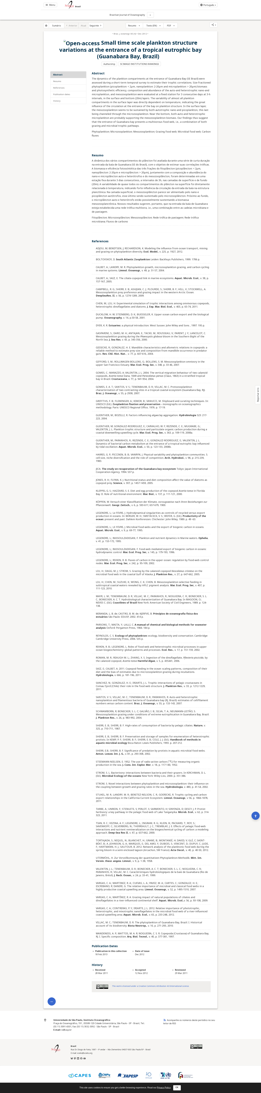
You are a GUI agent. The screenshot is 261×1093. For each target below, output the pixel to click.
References (59, 87)
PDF (169, 25)
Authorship (109, 64)
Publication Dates (61, 94)
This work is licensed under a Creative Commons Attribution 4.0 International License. (150, 986)
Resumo (132, 25)
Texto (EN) (151, 25)
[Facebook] (81, 1058)
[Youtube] (84, 1058)
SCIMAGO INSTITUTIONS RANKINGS (139, 64)
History (56, 100)
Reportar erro (257, 395)
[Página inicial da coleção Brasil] (55, 1052)
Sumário (56, 25)
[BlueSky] (72, 1058)
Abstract (58, 74)
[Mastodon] (75, 1058)
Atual (83, 25)
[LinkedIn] (78, 1058)
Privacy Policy (163, 1087)
